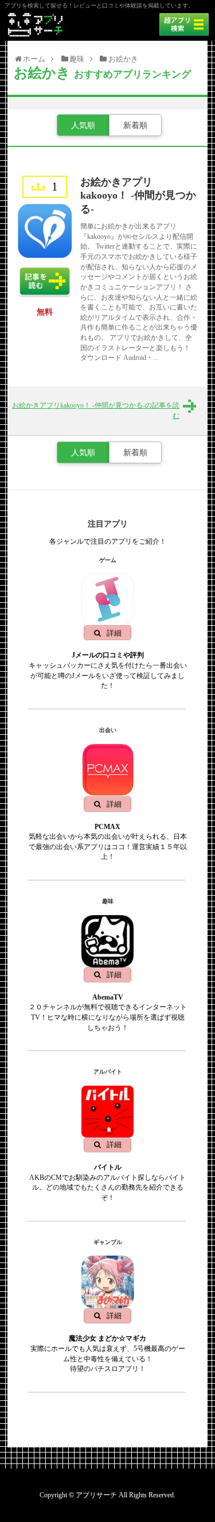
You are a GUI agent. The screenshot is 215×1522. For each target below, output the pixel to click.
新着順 (135, 125)
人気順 (83, 125)
